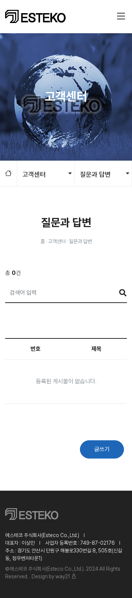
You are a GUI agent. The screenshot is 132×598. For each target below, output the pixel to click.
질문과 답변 (95, 174)
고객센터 (34, 174)
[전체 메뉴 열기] (119, 16)
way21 (62, 576)
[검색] (119, 292)
